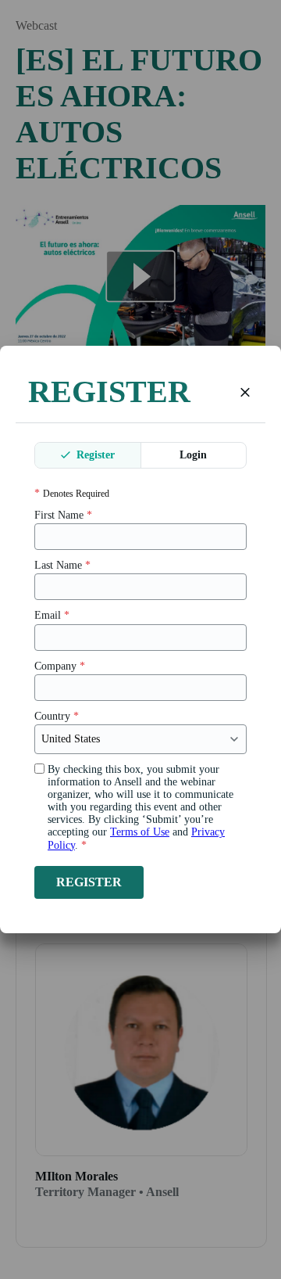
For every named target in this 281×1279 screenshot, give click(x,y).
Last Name (62, 565)
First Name (63, 515)
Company (59, 666)
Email (51, 615)
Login (193, 455)
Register (94, 455)
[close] (245, 392)
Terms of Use (139, 832)
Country (56, 716)
